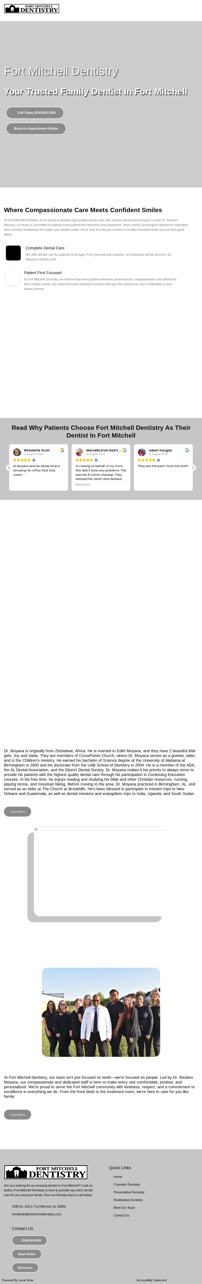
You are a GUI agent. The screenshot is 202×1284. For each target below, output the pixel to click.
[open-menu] (191, 10)
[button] (193, 468)
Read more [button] (83, 484)
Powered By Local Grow (17, 1280)
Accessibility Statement (152, 1280)
